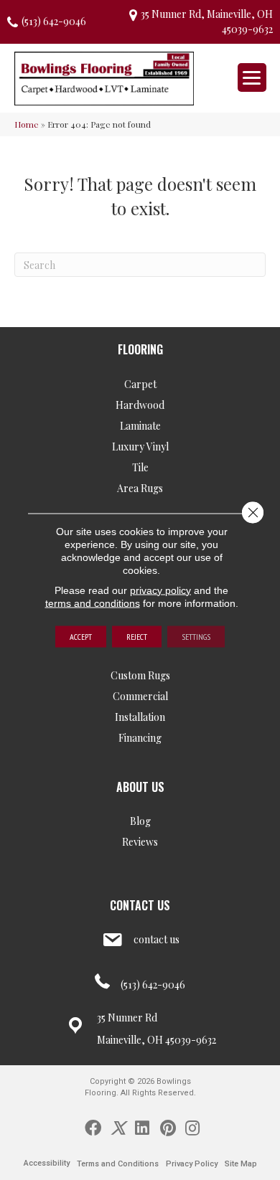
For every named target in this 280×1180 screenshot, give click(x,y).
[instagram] (192, 1127)
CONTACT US (140, 905)
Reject (136, 636)
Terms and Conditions (118, 1164)
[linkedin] (142, 1127)
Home (26, 124)
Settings (196, 636)
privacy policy (160, 589)
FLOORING (140, 349)
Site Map (241, 1164)
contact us (156, 939)
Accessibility (47, 1163)
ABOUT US (140, 787)
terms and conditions (92, 602)
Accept (81, 636)
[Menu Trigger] (252, 77)
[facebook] (93, 1127)
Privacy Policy (192, 1164)
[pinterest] (168, 1127)
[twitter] (118, 1127)
